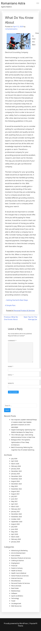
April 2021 (14, 504)
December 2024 (16, 476)
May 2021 (14, 501)
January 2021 (15, 511)
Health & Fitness (16, 571)
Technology (15, 598)
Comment (12, 341)
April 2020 (14, 534)
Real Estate (15, 588)
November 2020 (16, 517)
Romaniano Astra (13, 3)
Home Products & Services (20, 576)
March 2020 (15, 537)
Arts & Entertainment (18, 553)
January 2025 (15, 474)
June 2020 (14, 529)
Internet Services (17, 578)
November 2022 (16, 489)
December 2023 (16, 484)
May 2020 (14, 532)
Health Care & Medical (18, 573)
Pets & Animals (16, 586)
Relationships (15, 591)
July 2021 (14, 496)
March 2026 (15, 464)
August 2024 (15, 481)
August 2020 (15, 524)
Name (10, 366)
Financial (14, 566)
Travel (13, 601)
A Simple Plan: (10, 305)
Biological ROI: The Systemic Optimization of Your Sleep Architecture (20, 442)
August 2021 (15, 494)
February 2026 (16, 466)
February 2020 (16, 539)
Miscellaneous (16, 581)
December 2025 (16, 471)
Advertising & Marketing (19, 550)
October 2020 (15, 519)
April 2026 (14, 461)
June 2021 (14, 499)
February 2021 (16, 509)
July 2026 (14, 458)
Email (10, 375)
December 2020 (16, 514)
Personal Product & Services (24, 310)
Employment (15, 563)
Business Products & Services (21, 558)
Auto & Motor (15, 555)
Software (14, 593)
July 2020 (14, 527)
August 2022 (15, 491)
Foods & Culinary (16, 568)
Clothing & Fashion (17, 560)
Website (11, 383)
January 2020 (15, 542)
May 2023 (14, 486)
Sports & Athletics (17, 596)
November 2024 (16, 479)
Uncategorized (16, 603)
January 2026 (15, 469)
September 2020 (16, 522)
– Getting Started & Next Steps (16, 300)
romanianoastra (11, 29)
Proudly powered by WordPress (16, 623)
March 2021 (15, 506)
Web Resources (16, 606)
